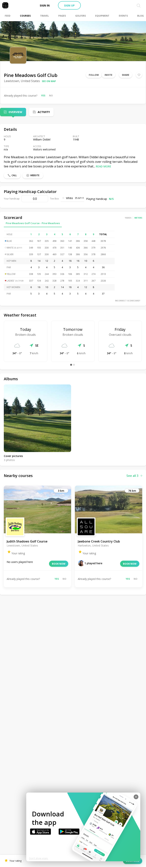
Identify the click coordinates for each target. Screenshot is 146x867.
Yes (43, 95)
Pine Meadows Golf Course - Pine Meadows (33, 223)
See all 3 (132, 476)
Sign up (69, 5)
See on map (49, 81)
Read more (103, 166)
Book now (58, 563)
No (51, 95)
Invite (108, 75)
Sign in (45, 5)
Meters (138, 217)
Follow (94, 75)
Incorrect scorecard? (127, 300)
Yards (128, 217)
